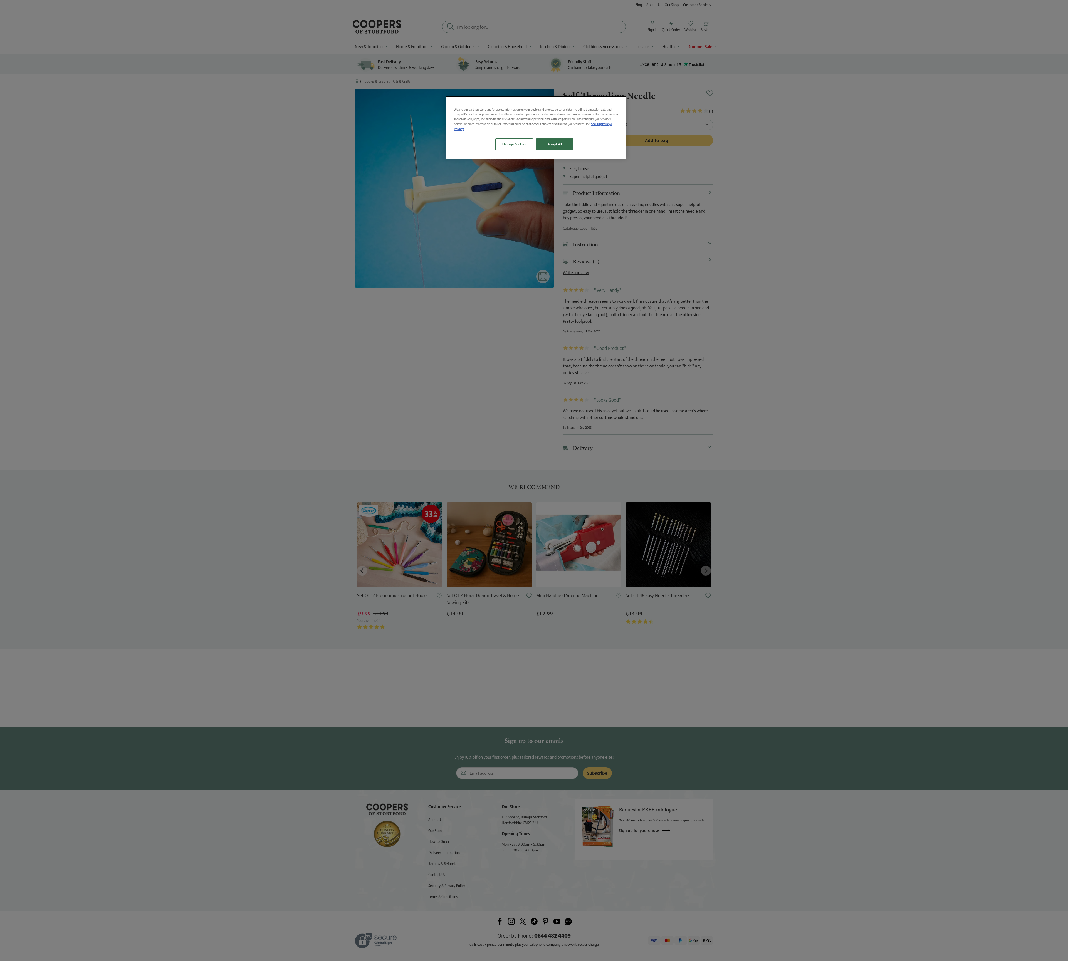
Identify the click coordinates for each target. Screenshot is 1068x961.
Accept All (555, 144)
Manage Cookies (514, 144)
